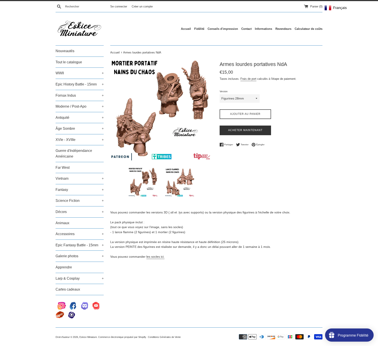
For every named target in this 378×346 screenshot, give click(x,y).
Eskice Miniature (88, 337)
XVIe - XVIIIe (80, 140)
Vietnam (80, 178)
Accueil (186, 28)
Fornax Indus (80, 95)
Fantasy (80, 190)
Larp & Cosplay (80, 278)
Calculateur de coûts (308, 28)
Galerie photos (80, 256)
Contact (246, 28)
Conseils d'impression (223, 28)
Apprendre (64, 267)
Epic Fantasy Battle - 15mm (80, 245)
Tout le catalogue (69, 62)
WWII (80, 73)
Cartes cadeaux (68, 289)
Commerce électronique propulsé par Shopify (122, 337)
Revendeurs (283, 28)
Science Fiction (80, 200)
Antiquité (80, 117)
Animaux (62, 223)
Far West (63, 167)
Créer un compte (142, 6)
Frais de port (248, 78)
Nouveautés (65, 51)
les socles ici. (155, 256)
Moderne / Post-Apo (80, 106)
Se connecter (118, 6)
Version (224, 91)
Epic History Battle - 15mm (80, 84)
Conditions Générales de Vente (164, 337)
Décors (80, 212)
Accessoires (80, 234)
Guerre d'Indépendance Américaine (74, 153)
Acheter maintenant (245, 130)
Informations (263, 28)
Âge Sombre (80, 128)
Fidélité (199, 28)
